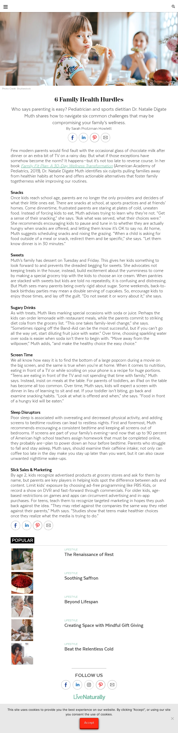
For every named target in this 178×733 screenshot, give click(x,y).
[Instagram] (89, 684)
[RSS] (112, 684)
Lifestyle (71, 549)
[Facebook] (65, 684)
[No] (172, 718)
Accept (89, 722)
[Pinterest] (100, 684)
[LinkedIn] (77, 684)
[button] (5, 5)
